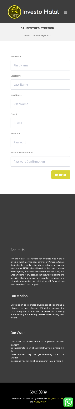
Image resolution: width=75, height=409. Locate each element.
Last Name (16, 75)
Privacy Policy (39, 401)
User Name (16, 94)
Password (15, 133)
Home (26, 35)
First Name (16, 56)
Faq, (50, 398)
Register (60, 174)
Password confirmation (22, 152)
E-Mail (14, 114)
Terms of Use (57, 398)
